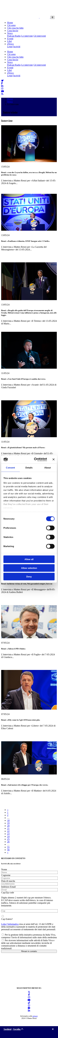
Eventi (10, 38)
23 (8, 834)
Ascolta (17, 1029)
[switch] (50, 528)
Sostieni (7, 1029)
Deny (29, 576)
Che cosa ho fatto (15, 28)
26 (8, 841)
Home (10, 22)
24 (8, 836)
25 (8, 839)
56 (8, 849)
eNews (10, 44)
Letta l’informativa (10, 924)
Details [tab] (29, 467)
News (10, 33)
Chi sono (11, 25)
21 (8, 828)
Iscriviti (16, 46)
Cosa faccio (12, 30)
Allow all (29, 559)
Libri (9, 41)
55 (8, 847)
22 (8, 831)
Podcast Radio (14, 36)
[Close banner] (53, 459)
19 (8, 823)
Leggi (10, 46)
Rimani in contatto (29, 951)
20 (8, 826)
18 (8, 820)
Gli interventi (39, 36)
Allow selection (29, 568)
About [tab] (47, 467)
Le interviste (27, 36)
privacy (35, 1016)
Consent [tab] (10, 467)
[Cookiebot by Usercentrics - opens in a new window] (35, 459)
